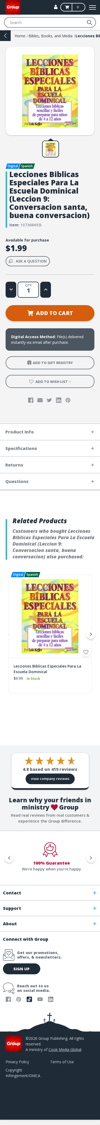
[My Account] (55, 7)
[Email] (40, 400)
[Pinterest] (68, 400)
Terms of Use (62, 1061)
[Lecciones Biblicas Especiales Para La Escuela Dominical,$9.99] (50, 616)
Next (91, 634)
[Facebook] (30, 400)
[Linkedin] (58, 400)
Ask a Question (31, 261)
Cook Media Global (65, 1049)
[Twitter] (49, 400)
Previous (9, 634)
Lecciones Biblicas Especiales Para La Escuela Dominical (47, 669)
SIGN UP (21, 968)
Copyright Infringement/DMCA (23, 1072)
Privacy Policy (17, 1061)
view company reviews (50, 778)
